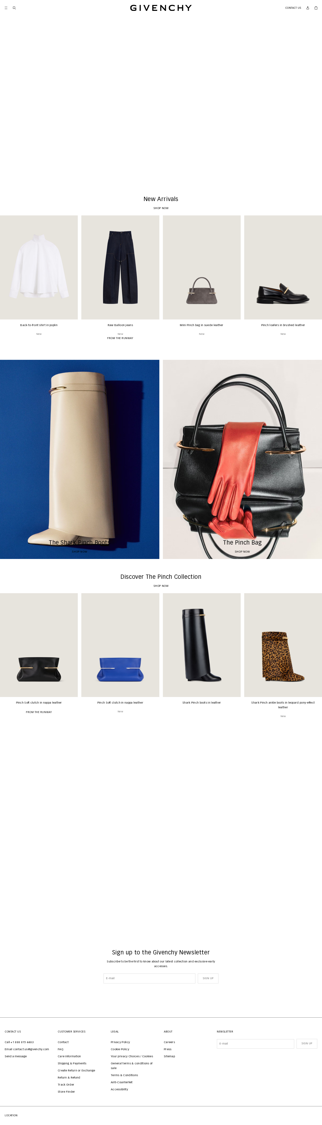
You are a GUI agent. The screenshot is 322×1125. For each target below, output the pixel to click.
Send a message (16, 1056)
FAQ (60, 1049)
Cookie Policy (120, 1049)
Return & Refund (69, 1077)
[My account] (308, 7)
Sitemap (169, 1056)
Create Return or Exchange (76, 1070)
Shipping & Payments (72, 1063)
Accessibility (119, 1089)
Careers (169, 1042)
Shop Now (161, 174)
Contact (63, 1042)
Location (11, 1115)
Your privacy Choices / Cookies (132, 1056)
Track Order (66, 1084)
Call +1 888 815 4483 (19, 1042)
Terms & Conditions (124, 1075)
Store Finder (66, 1092)
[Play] (7, 174)
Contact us (293, 8)
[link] (316, 8)
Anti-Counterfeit (122, 1082)
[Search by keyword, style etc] (14, 8)
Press (168, 1049)
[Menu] (6, 8)
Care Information (69, 1056)
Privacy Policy (120, 1042)
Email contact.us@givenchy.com (27, 1049)
